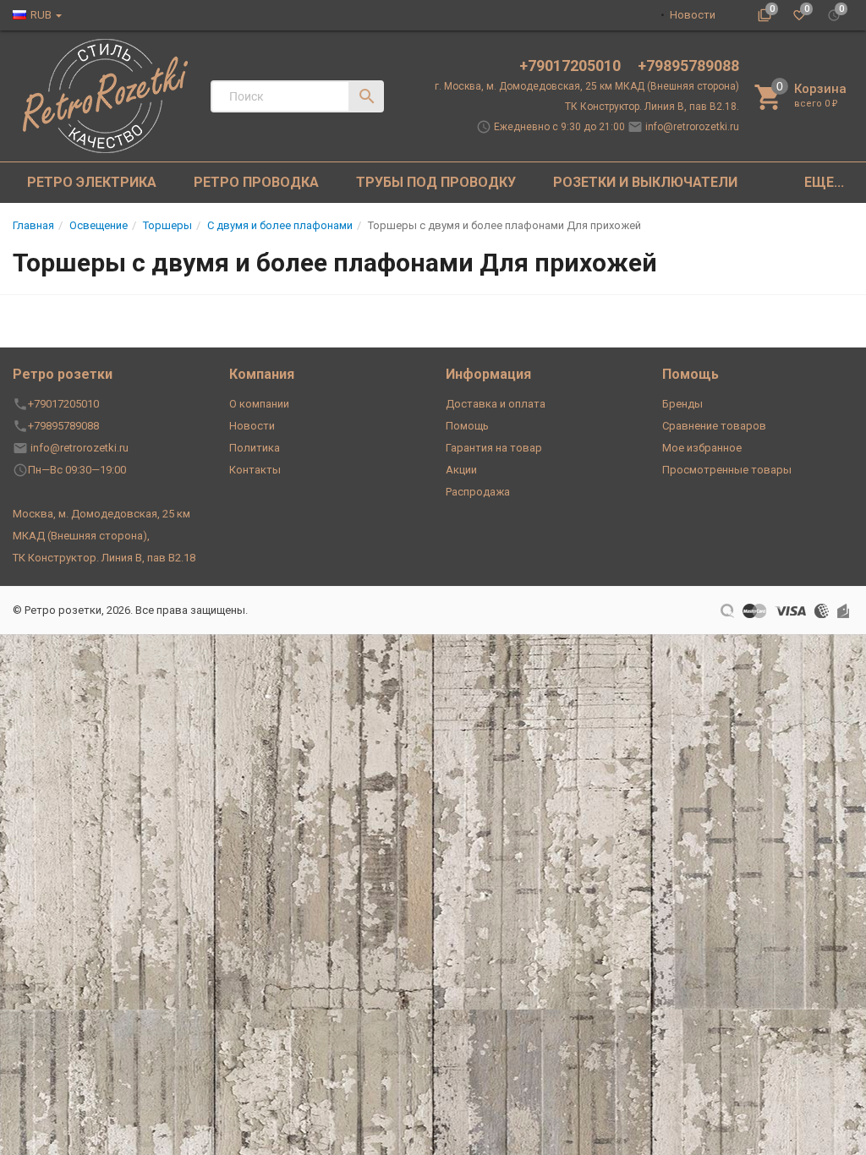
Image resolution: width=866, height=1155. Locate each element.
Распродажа (478, 491)
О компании (259, 403)
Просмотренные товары (727, 469)
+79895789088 (688, 65)
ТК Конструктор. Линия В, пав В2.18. (652, 106)
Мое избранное (702, 447)
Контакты (255, 469)
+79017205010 (571, 65)
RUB (41, 14)
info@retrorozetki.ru (692, 127)
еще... (824, 182)
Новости (692, 14)
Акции (461, 469)
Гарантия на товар (494, 447)
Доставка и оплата (495, 403)
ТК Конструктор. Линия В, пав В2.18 (104, 557)
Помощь (467, 425)
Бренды (682, 403)
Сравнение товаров (714, 425)
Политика (254, 447)
